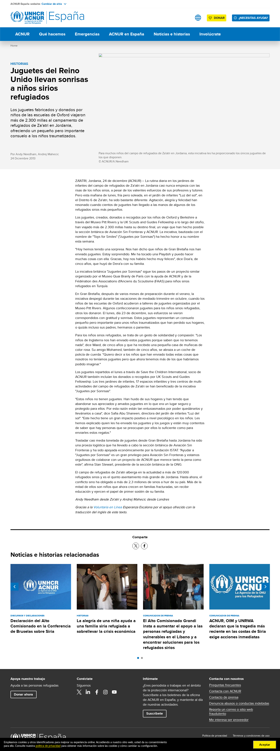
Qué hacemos (52, 34)
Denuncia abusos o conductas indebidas (239, 703)
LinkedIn (88, 692)
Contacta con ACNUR (225, 691)
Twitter (79, 692)
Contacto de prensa (223, 697)
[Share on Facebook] (144, 546)
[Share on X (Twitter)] (135, 546)
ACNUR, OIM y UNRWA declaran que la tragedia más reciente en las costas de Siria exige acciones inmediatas (237, 629)
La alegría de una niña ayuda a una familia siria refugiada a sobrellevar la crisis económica (106, 626)
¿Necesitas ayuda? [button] (253, 18)
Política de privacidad (214, 735)
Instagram (105, 692)
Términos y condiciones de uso (251, 735)
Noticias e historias (172, 34)
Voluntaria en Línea (107, 507)
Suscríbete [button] (154, 713)
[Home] (37, 18)
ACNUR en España (126, 34)
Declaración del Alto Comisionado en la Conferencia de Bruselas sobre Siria (40, 626)
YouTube (114, 692)
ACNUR (22, 34)
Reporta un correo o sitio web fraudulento (231, 711)
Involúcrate (210, 34)
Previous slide (14, 587)
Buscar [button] (186, 17)
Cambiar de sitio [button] (52, 4)
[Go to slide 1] (139, 659)
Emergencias (87, 34)
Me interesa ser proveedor (229, 720)
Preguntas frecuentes (225, 685)
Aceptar (264, 744)
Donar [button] (219, 18)
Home (14, 45)
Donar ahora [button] (23, 694)
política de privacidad (48, 746)
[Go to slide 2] (143, 659)
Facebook (96, 692)
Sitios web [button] (198, 17)
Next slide (266, 587)
